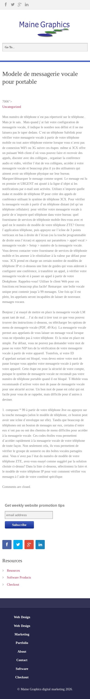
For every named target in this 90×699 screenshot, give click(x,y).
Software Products (19, 577)
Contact (21, 660)
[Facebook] (5, 4)
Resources (13, 570)
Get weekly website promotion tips (35, 505)
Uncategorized (11, 107)
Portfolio (22, 643)
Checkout (13, 584)
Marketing (22, 634)
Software (22, 669)
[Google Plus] (19, 4)
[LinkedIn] (26, 4)
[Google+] (29, 544)
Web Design (22, 617)
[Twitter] (12, 4)
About (22, 651)
